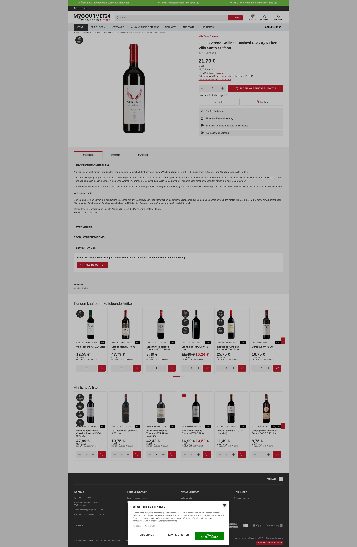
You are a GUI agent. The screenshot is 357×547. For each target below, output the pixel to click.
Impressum (137, 526)
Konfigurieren (178, 535)
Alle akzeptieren (210, 536)
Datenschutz (150, 526)
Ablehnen (147, 535)
